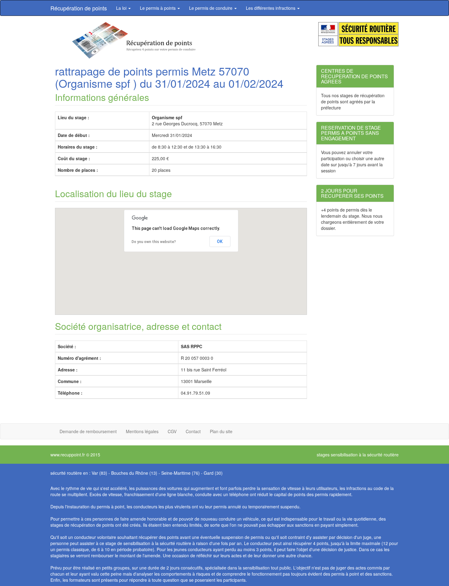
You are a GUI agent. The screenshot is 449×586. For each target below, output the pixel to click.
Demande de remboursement (88, 431)
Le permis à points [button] (158, 8)
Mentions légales (142, 431)
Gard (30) (213, 473)
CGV (172, 431)
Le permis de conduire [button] (211, 8)
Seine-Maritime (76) (180, 473)
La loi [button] (122, 8)
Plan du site (221, 431)
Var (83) (99, 473)
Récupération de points (78, 8)
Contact (193, 431)
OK (220, 241)
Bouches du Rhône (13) (134, 473)
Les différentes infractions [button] (271, 8)
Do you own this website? (154, 242)
